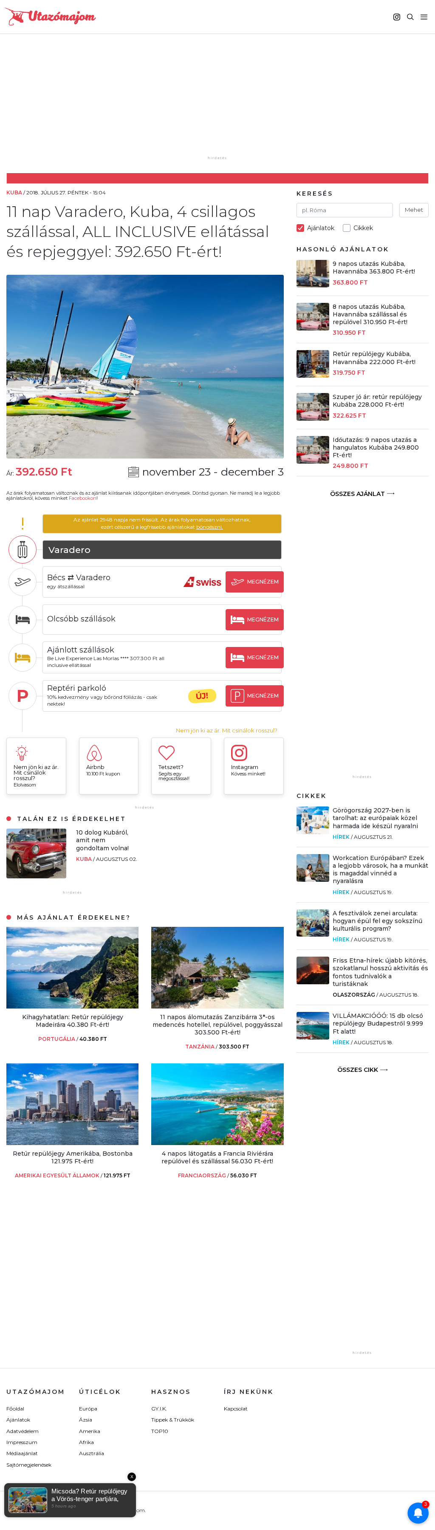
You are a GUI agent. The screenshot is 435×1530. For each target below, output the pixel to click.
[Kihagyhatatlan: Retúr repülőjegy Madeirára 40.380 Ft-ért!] (72, 1006)
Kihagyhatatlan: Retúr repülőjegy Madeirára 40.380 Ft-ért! (72, 1021)
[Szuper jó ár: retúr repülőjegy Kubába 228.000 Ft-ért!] (313, 418)
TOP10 (159, 1431)
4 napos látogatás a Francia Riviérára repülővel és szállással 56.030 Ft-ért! (217, 1157)
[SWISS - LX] (202, 590)
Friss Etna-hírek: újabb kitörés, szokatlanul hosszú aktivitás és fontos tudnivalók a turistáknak (380, 972)
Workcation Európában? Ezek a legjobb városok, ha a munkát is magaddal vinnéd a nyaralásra (380, 869)
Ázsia (85, 1419)
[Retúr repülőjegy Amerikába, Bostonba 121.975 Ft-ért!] (72, 1143)
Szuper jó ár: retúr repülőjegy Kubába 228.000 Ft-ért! (377, 400)
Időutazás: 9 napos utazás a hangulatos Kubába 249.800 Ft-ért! (376, 447)
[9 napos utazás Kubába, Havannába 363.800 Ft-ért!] (313, 285)
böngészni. (209, 527)
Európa (88, 1408)
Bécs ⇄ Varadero (78, 577)
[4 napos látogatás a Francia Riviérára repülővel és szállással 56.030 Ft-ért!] (217, 1143)
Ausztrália (91, 1453)
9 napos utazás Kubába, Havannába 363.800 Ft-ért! (374, 267)
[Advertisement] (220, 101)
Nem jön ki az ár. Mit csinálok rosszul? (226, 730)
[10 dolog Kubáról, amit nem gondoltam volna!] (36, 876)
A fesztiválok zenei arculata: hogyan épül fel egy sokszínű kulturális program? (377, 920)
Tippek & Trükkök (172, 1419)
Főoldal (15, 1408)
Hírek (341, 837)
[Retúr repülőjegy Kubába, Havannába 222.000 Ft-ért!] (313, 375)
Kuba (84, 859)
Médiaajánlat (22, 1453)
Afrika (86, 1442)
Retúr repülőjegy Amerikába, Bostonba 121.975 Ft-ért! (73, 1157)
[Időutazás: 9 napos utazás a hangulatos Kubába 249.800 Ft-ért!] (313, 461)
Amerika (89, 1431)
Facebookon (82, 498)
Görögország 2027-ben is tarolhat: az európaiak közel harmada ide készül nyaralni (375, 817)
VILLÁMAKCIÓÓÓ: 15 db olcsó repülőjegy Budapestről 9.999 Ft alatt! (378, 1023)
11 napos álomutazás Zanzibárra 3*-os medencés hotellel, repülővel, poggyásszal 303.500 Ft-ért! (217, 1024)
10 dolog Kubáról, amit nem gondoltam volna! (102, 840)
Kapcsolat (236, 1408)
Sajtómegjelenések (28, 1465)
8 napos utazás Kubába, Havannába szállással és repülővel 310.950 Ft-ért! (370, 314)
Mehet (414, 209)
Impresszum (21, 1442)
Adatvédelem (22, 1431)
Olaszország (354, 995)
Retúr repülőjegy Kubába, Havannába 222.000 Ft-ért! (374, 357)
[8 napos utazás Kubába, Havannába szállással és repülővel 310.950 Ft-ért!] (313, 328)
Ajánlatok (18, 1419)
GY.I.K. (159, 1408)
